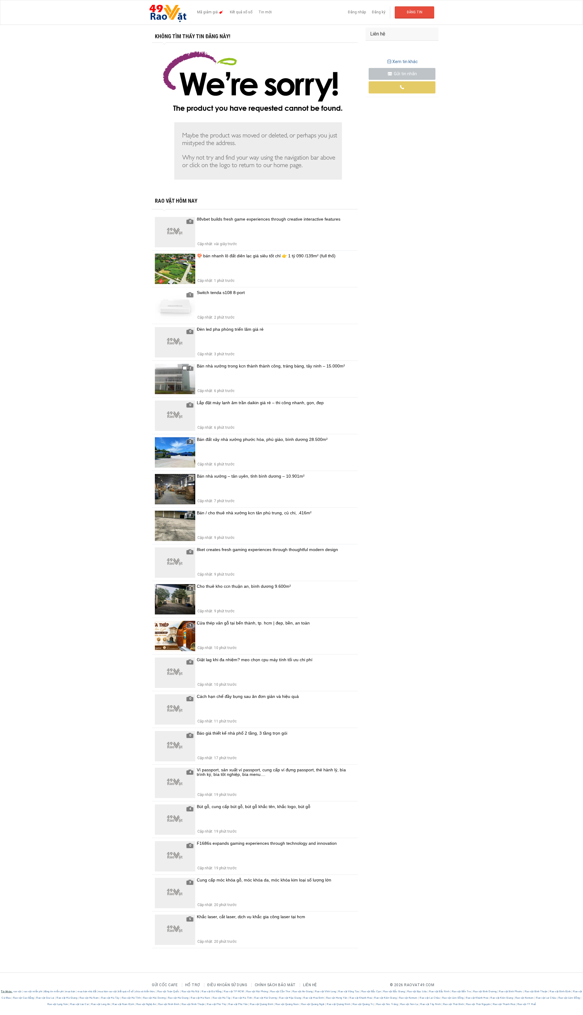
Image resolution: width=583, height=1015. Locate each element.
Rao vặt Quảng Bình (261, 1004)
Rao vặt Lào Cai (80, 1004)
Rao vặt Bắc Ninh (439, 991)
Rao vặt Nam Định (123, 1004)
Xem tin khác (405, 61)
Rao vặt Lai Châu (430, 997)
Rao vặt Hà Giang (67, 997)
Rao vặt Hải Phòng (257, 991)
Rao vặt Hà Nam (89, 997)
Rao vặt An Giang (302, 991)
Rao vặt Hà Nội (190, 991)
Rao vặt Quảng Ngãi (312, 1004)
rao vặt (17, 991)
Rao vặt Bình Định (560, 991)
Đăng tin (414, 12)
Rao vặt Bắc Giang (394, 991)
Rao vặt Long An (100, 1004)
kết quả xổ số (126, 991)
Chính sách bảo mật (275, 985)
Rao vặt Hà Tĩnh (131, 997)
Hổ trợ (192, 985)
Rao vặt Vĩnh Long (325, 991)
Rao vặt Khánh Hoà (361, 997)
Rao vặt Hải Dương (154, 997)
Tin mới (265, 12)
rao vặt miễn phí (33, 991)
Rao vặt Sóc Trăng (387, 1004)
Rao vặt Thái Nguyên (478, 1004)
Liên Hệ (310, 985)
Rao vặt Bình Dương (484, 991)
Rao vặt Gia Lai (45, 997)
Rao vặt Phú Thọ (216, 1004)
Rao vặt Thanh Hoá (504, 1004)
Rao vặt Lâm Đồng (452, 997)
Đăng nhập (357, 12)
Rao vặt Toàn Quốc (168, 991)
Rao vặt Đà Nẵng (212, 991)
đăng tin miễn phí (54, 991)
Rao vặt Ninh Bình (168, 1004)
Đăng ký (378, 12)
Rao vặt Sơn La (409, 1004)
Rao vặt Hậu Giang (290, 997)
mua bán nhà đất (87, 991)
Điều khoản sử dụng (227, 985)
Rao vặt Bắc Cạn (371, 991)
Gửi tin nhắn (405, 73)
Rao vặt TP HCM (234, 991)
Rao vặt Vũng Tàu (349, 991)
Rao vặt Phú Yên (238, 1004)
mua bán (70, 991)
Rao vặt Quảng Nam (287, 1004)
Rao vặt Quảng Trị (363, 1004)
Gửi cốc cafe (165, 985)
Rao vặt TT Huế (526, 1004)
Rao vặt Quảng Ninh (338, 1004)
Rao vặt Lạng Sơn (58, 1004)
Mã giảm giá (208, 12)
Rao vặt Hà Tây (110, 997)
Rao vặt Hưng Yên (336, 997)
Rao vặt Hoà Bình (314, 997)
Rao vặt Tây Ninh (431, 1004)
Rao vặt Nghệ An (146, 1004)
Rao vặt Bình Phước (510, 991)
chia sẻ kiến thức (145, 991)
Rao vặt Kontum (408, 997)
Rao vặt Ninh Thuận (193, 1004)
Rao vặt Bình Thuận (536, 991)
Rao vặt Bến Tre (461, 991)
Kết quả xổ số (241, 12)
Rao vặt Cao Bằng (23, 997)
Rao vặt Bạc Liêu (417, 991)
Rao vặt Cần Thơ (280, 991)
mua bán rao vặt (107, 991)
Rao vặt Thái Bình (453, 1004)
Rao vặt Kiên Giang (385, 997)
